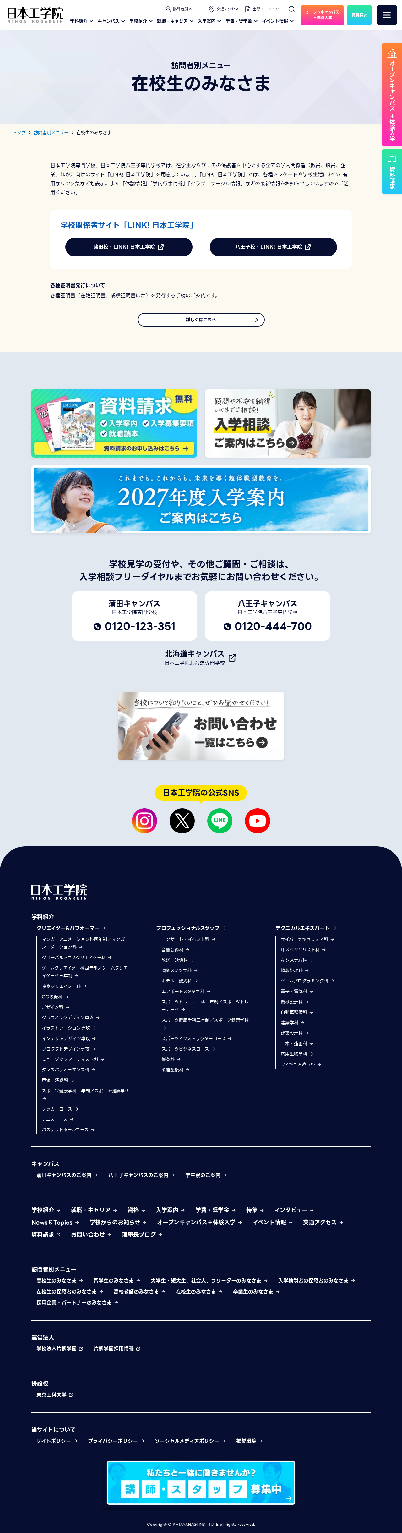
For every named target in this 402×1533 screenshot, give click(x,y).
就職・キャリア (172, 21)
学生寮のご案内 (203, 1175)
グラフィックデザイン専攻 (68, 1017)
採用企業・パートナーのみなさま (75, 1303)
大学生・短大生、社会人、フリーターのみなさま (207, 1281)
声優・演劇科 (56, 1080)
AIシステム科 (294, 960)
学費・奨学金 (238, 21)
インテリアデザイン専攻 (66, 1038)
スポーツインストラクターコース (194, 1038)
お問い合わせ (89, 1234)
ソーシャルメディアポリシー (188, 1441)
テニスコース (55, 1119)
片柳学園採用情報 (115, 1349)
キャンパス (108, 21)
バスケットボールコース (66, 1129)
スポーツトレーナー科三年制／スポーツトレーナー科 (205, 1005)
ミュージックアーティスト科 (71, 1059)
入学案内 (206, 21)
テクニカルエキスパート (303, 928)
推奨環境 (247, 1441)
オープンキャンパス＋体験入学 (197, 1222)
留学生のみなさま (115, 1281)
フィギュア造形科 (299, 1064)
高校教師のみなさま (137, 1292)
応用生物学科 (295, 1054)
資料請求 (43, 1234)
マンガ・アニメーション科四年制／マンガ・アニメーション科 (85, 943)
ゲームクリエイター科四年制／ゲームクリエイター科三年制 (85, 971)
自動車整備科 (295, 1012)
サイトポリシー (54, 1441)
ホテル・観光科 (177, 980)
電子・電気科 (295, 991)
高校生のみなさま (57, 1281)
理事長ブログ (140, 1234)
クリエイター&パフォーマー (68, 928)
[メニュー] (387, 15)
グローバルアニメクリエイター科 (74, 957)
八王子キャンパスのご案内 (139, 1175)
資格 (134, 1210)
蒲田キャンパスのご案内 (64, 1175)
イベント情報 (275, 21)
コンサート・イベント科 (186, 939)
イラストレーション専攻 (66, 1028)
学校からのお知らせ (116, 1222)
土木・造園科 (295, 1043)
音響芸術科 (173, 949)
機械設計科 (292, 1001)
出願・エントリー (268, 9)
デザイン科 (53, 1007)
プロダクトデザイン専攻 (66, 1049)
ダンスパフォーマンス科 (66, 1069)
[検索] (292, 9)
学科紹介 (79, 21)
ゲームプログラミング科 (305, 980)
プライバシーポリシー (114, 1441)
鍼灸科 (168, 1059)
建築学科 (290, 1022)
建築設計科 (292, 1033)
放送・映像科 (175, 960)
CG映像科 (53, 996)
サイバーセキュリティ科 (305, 939)
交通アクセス (228, 9)
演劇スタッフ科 (177, 970)
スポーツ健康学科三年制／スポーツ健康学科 (85, 1090)
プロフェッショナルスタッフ (188, 928)
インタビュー (291, 1210)
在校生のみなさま (197, 1292)
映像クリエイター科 (62, 986)
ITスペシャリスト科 (301, 949)
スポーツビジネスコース (185, 1049)
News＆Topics (52, 1222)
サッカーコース (58, 1109)
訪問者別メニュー (188, 9)
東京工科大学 (52, 1395)
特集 (252, 1210)
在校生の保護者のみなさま (67, 1292)
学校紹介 (138, 21)
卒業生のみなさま (254, 1292)
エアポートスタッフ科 (183, 991)
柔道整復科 (173, 1069)
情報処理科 (292, 970)
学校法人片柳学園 (57, 1349)
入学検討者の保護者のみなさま (314, 1281)
